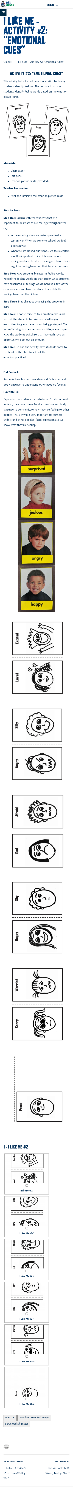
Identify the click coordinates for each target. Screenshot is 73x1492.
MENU (51, 5)
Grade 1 (8, 62)
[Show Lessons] (3, 12)
